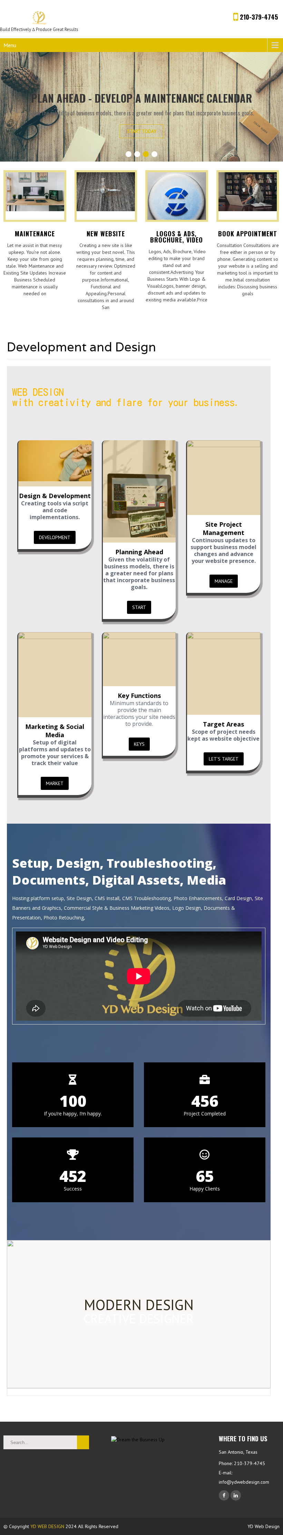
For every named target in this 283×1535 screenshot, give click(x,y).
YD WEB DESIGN (47, 1526)
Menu (9, 45)
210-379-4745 (258, 16)
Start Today (141, 131)
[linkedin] (236, 1495)
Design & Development (55, 496)
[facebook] (224, 1495)
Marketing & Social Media (54, 730)
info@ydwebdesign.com (244, 1482)
